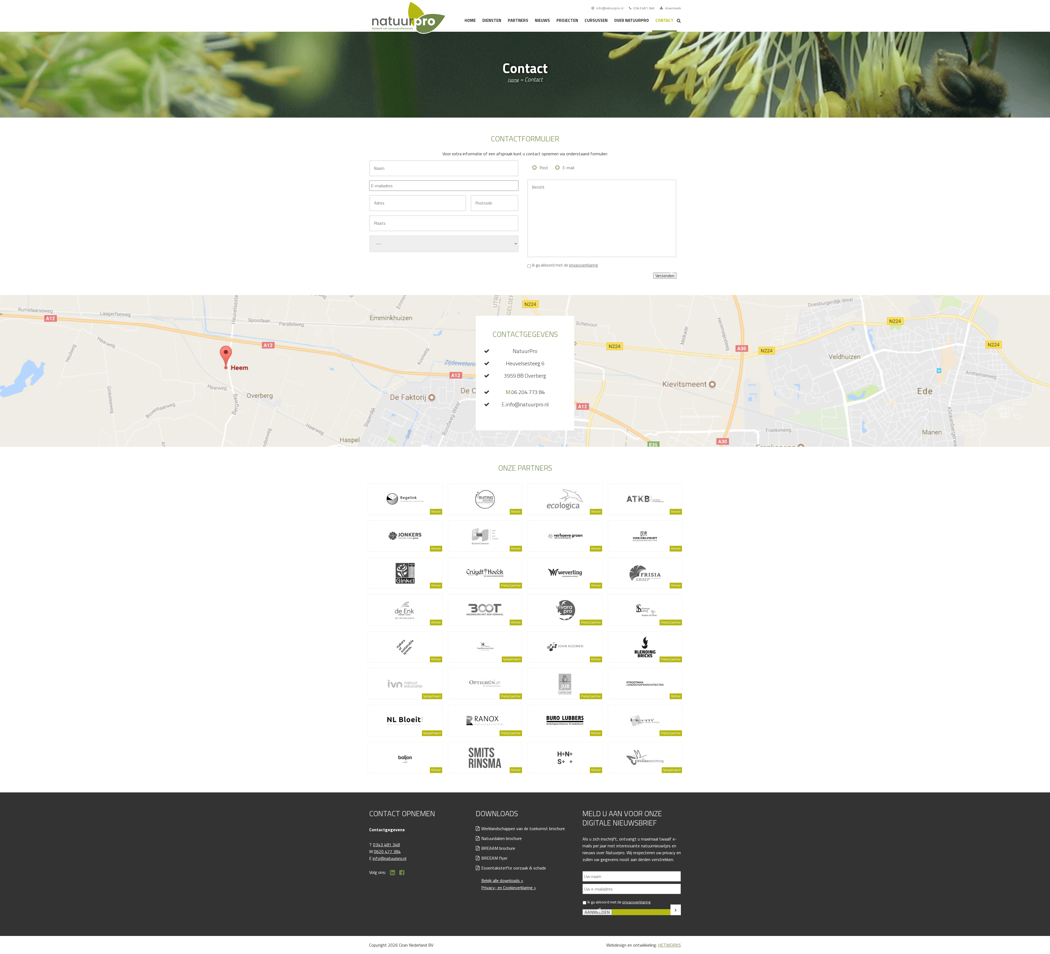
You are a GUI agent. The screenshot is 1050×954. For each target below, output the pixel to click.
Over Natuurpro (631, 20)
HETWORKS (669, 945)
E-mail (568, 168)
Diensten (491, 20)
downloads (672, 8)
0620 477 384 (387, 851)
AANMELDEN (597, 912)
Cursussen (596, 20)
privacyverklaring (583, 265)
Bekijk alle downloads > (502, 880)
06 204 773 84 (525, 392)
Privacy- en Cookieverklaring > (508, 887)
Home (470, 20)
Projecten (567, 20)
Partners (518, 20)
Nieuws (542, 20)
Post (544, 168)
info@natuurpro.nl (609, 8)
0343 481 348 (643, 8)
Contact (664, 20)
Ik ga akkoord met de (565, 265)
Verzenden (664, 276)
